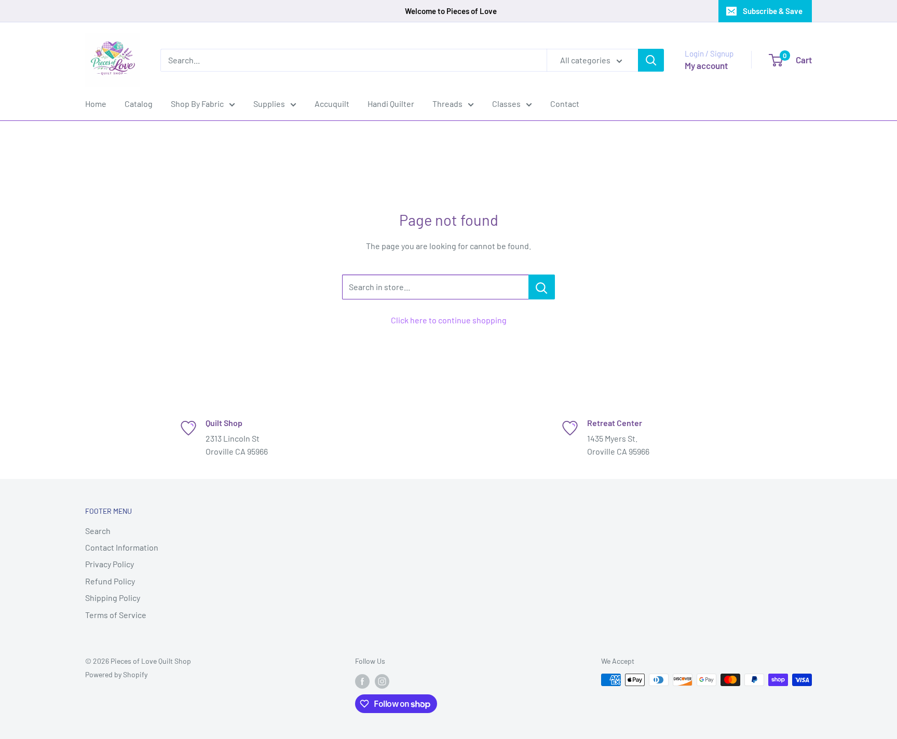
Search (98, 531)
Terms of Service (115, 615)
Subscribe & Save (773, 11)
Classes (506, 103)
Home (95, 103)
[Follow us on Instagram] (382, 681)
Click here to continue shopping (449, 320)
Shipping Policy (112, 598)
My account (706, 65)
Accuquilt (332, 103)
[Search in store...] (541, 287)
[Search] (651, 60)
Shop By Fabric (197, 103)
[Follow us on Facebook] (362, 681)
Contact (564, 103)
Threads (447, 103)
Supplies (269, 103)
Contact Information (121, 547)
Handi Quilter (391, 103)
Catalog (139, 103)
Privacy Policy (109, 564)
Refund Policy (110, 581)
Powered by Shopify (116, 674)
